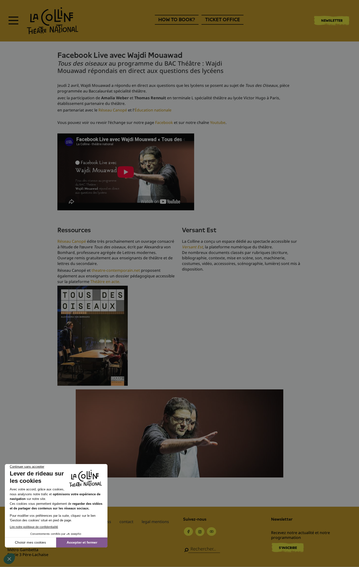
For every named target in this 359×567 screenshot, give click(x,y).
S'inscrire (288, 548)
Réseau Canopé (112, 110)
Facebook (164, 122)
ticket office (222, 19)
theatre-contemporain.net (116, 270)
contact (126, 521)
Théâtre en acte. (105, 281)
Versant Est (192, 247)
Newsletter (332, 20)
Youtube (217, 122)
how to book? (176, 19)
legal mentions (155, 521)
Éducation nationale (153, 110)
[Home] (52, 20)
